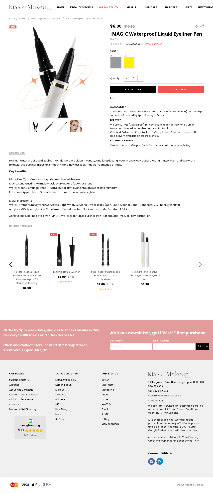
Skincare (151, 7)
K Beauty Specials (81, 7)
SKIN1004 (107, 404)
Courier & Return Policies (23, 394)
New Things (62, 409)
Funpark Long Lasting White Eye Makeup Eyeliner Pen (145, 275)
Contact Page (156, 400)
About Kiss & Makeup (21, 389)
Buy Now (26, 260)
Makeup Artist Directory (22, 409)
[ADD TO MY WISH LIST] (39, 243)
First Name (116, 340)
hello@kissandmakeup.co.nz (164, 395)
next (200, 264)
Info (112, 98)
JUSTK (105, 414)
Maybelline (108, 389)
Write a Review (153, 44)
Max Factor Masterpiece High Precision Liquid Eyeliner (105, 275)
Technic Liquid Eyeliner (66, 271)
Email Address (161, 340)
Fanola (105, 409)
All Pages (14, 384)
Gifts (188, 7)
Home (60, 7)
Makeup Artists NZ (19, 380)
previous (10, 264)
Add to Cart (27, 253)
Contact (14, 404)
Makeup (132, 7)
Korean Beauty (109, 7)
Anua (105, 394)
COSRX (106, 399)
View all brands (110, 424)
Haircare (171, 7)
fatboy (105, 419)
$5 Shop (60, 419)
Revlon (105, 380)
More (58, 414)
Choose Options (66, 260)
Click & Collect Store (21, 399)
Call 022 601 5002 (158, 390)
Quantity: (115, 78)
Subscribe (203, 346)
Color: (114, 50)
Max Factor (108, 384)
